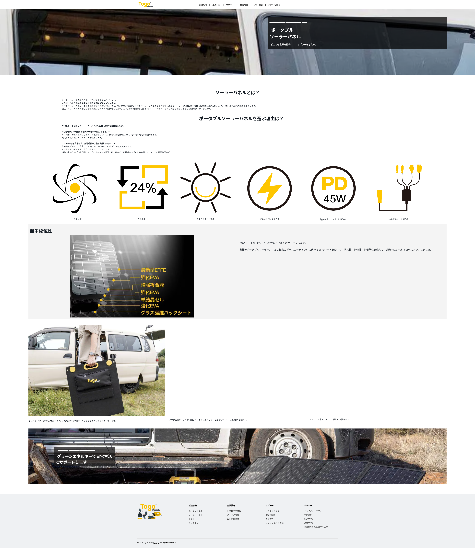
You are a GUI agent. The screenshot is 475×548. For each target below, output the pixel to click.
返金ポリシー (310, 522)
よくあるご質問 (273, 510)
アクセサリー (194, 522)
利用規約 (308, 514)
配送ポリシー (310, 518)
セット (192, 518)
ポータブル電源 (195, 510)
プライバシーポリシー (314, 510)
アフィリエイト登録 (275, 522)
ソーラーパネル (195, 514)
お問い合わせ (233, 518)
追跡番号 (270, 518)
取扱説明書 (271, 514)
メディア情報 (233, 514)
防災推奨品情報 (234, 510)
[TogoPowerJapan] (146, 4)
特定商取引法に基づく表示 (316, 526)
